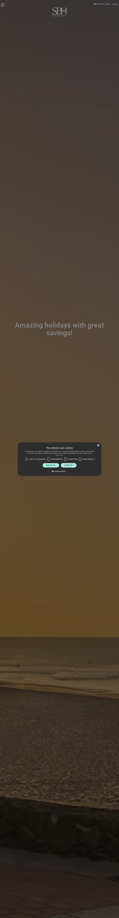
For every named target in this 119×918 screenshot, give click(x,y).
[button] (59, 471)
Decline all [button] (51, 465)
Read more (59, 455)
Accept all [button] (68, 465)
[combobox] (98, 445)
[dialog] (59, 459)
